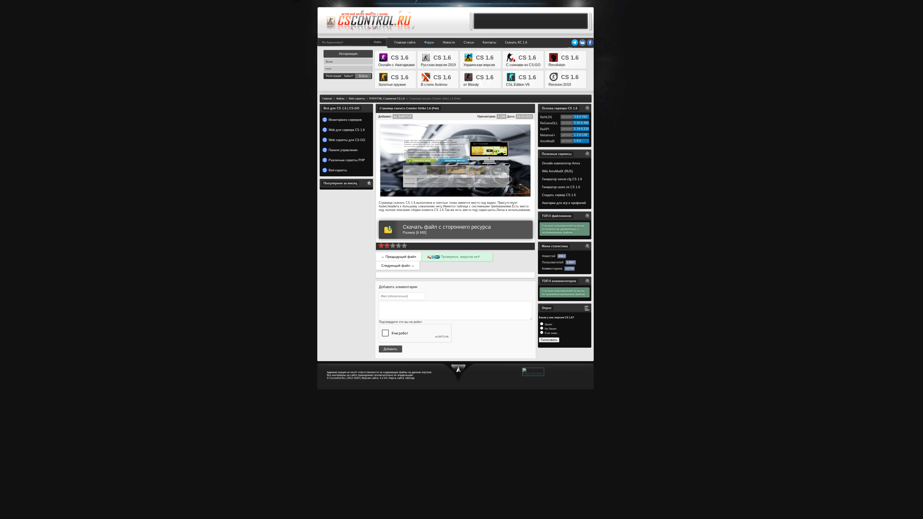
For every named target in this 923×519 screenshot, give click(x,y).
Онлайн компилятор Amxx (561, 163)
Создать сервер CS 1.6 (559, 195)
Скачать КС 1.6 (516, 42)
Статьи (469, 42)
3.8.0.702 (580, 116)
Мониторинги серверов (345, 120)
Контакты (489, 42)
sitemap (409, 378)
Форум (429, 42)
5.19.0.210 (581, 128)
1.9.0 (577, 140)
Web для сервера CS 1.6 (347, 130)
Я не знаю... (551, 333)
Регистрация (333, 75)
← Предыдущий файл (398, 257)
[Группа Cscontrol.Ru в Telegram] (574, 45)
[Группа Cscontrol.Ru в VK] (582, 45)
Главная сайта (404, 42)
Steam (548, 324)
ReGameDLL (549, 123)
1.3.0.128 (580, 134)
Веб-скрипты (338, 170)
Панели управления (343, 150)
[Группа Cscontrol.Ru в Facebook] (590, 45)
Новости (449, 42)
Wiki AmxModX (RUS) (557, 171)
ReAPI (544, 129)
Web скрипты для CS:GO (347, 140)
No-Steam (550, 328)
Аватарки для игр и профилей (564, 203)
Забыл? (348, 75)
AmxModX (547, 141)
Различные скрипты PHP (347, 160)
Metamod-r (547, 135)
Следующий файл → (397, 265)
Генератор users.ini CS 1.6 (561, 187)
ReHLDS (546, 117)
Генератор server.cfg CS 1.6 (562, 179)
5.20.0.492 (581, 122)
